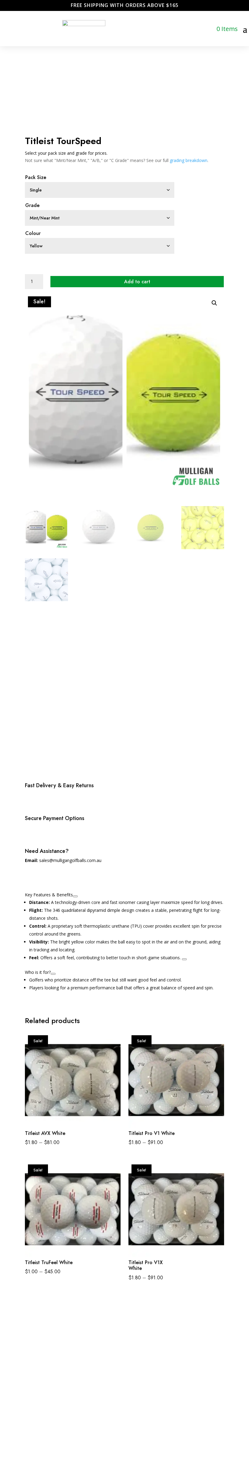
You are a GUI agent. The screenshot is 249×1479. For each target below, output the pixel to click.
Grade (32, 205)
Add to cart (137, 281)
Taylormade (130, 1381)
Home (86, 1350)
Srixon (124, 1371)
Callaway (127, 1360)
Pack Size (35, 177)
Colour (33, 233)
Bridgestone (130, 1350)
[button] (214, 303)
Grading (88, 1360)
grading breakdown (188, 160)
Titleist (125, 1391)
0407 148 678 (35, 1364)
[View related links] (75, 896)
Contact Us (92, 1371)
